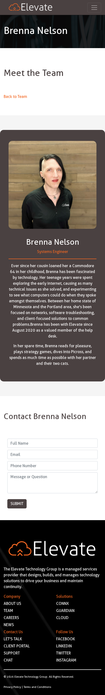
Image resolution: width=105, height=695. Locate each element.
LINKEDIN (64, 646)
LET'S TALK (13, 639)
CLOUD (62, 617)
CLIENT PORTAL (17, 646)
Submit (16, 503)
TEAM (8, 610)
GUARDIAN (65, 610)
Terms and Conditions (37, 687)
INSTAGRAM (66, 660)
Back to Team (15, 96)
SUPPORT (12, 653)
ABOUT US (12, 603)
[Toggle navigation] (94, 7)
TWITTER (63, 653)
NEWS (9, 624)
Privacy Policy (12, 687)
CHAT (8, 660)
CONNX (62, 603)
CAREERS (11, 617)
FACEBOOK (65, 639)
